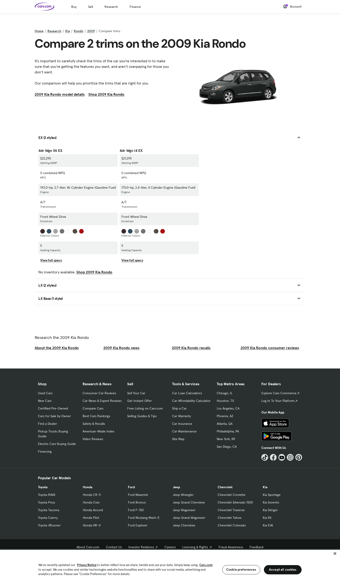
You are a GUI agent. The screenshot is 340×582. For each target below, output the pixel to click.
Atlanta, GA (224, 424)
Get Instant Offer (139, 401)
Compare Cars (93, 408)
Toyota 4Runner (49, 525)
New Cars (45, 401)
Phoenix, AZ (225, 416)
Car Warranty (181, 416)
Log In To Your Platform (278, 401)
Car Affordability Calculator (191, 401)
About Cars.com (88, 547)
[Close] (335, 553)
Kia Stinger (270, 510)
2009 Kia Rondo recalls (191, 347)
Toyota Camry (48, 518)
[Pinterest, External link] (298, 457)
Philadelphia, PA (228, 431)
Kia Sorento (271, 502)
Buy (74, 7)
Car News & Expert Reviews (102, 401)
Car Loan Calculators (187, 393)
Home (39, 31)
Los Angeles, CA (228, 408)
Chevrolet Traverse (231, 510)
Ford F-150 (136, 510)
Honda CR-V (92, 495)
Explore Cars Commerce (279, 393)
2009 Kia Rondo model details (60, 94)
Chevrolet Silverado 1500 (235, 502)
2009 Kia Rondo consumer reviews (270, 347)
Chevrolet (225, 487)
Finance (135, 7)
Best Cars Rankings (96, 416)
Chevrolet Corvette (231, 495)
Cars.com (206, 565)
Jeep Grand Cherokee (189, 502)
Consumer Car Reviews (99, 393)
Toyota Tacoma (48, 510)
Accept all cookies (283, 569)
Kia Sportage (272, 495)
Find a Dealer (47, 424)
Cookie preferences (241, 569)
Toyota (42, 487)
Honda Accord (93, 510)
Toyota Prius (46, 502)
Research (111, 7)
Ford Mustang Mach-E (144, 518)
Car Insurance (182, 424)
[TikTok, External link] (264, 457)
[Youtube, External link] (281, 457)
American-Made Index (98, 431)
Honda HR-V (92, 525)
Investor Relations (141, 547)
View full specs (51, 260)
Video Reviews (93, 439)
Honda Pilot (91, 518)
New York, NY (226, 439)
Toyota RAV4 (46, 495)
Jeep (176, 487)
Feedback (257, 547)
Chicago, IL (224, 393)
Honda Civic (91, 502)
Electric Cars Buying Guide (57, 444)
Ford (131, 487)
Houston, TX (225, 401)
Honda (87, 487)
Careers (170, 547)
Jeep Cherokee (184, 525)
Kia (67, 31)
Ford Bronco (137, 502)
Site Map (178, 439)
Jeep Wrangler (183, 495)
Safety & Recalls (94, 424)
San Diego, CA (227, 446)
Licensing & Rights (195, 547)
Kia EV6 (268, 525)
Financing (45, 451)
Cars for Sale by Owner (54, 416)
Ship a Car (179, 408)
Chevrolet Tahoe (229, 518)
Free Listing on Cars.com (145, 408)
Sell (90, 7)
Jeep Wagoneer (184, 510)
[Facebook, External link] (273, 457)
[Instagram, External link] (290, 457)
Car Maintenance (184, 431)
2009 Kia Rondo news (121, 347)
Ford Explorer (137, 525)
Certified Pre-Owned (53, 408)
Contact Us (114, 547)
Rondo (78, 31)
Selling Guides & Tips (142, 416)
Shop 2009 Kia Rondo (106, 94)
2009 (91, 31)
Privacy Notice (86, 565)
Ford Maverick (138, 495)
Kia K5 (267, 518)
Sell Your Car (136, 393)
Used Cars (45, 393)
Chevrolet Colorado (232, 525)
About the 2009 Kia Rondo (57, 347)
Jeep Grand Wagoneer (189, 518)
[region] (170, 565)
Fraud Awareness (231, 547)
